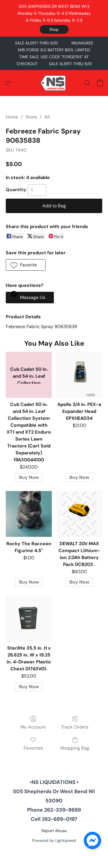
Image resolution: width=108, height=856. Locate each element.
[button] (54, 29)
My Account (33, 727)
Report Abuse (54, 830)
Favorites (33, 748)
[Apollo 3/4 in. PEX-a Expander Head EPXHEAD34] (79, 375)
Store (31, 117)
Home (12, 117)
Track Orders (74, 727)
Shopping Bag (74, 748)
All (47, 117)
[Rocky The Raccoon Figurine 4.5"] (29, 514)
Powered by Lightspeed (54, 840)
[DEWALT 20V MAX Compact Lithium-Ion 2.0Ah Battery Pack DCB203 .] (79, 514)
